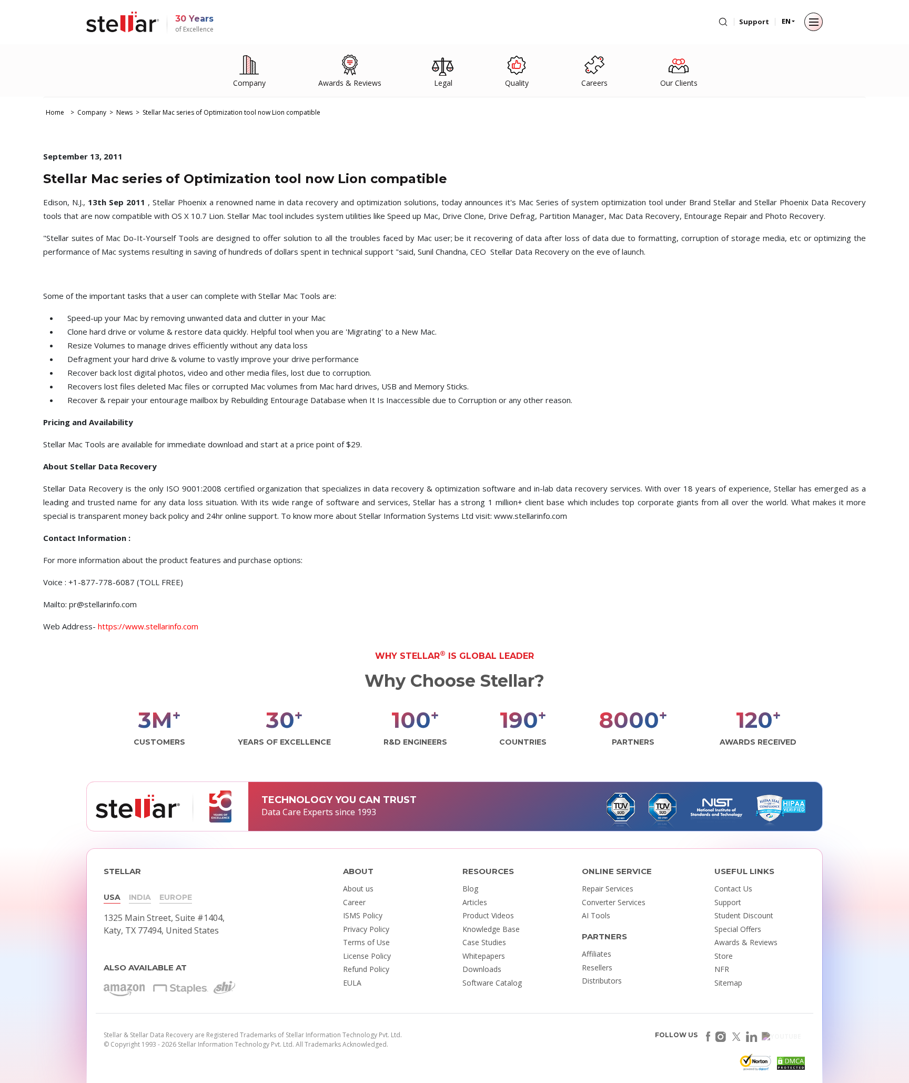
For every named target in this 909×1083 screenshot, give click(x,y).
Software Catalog (492, 983)
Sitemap (728, 983)
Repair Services (607, 889)
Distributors (602, 981)
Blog (470, 889)
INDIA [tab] (140, 897)
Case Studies (484, 942)
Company (249, 83)
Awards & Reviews (349, 83)
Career (354, 902)
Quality (517, 83)
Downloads (481, 969)
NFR (721, 969)
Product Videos (488, 915)
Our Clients (679, 83)
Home (55, 112)
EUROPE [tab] (175, 897)
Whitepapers (483, 956)
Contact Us (733, 889)
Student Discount (743, 915)
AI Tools (596, 915)
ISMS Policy (362, 915)
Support (754, 21)
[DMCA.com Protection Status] (789, 1065)
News (124, 112)
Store (723, 956)
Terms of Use (366, 942)
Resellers (597, 967)
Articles (474, 902)
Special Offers (737, 929)
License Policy (367, 956)
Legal (443, 83)
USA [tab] (112, 897)
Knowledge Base (491, 929)
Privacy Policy (366, 929)
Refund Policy (366, 969)
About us (358, 889)
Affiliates (596, 954)
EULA (352, 983)
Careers (594, 83)
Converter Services (613, 902)
